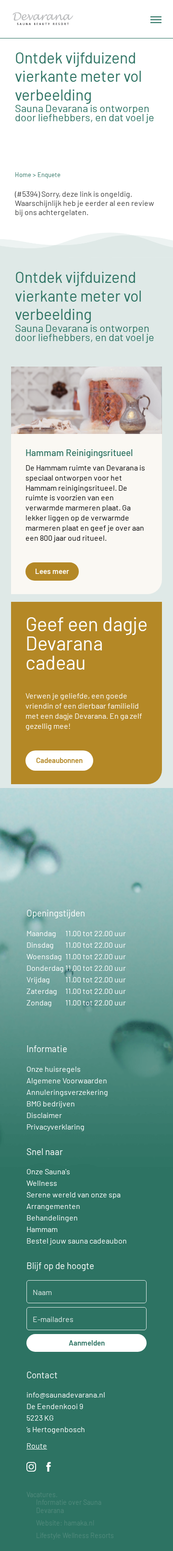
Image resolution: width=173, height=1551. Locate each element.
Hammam (42, 1228)
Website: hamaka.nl (65, 1523)
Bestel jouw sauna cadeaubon (76, 1240)
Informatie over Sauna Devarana (68, 1506)
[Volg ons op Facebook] (48, 1468)
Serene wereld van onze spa (73, 1194)
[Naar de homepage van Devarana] (43, 19)
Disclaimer (44, 1114)
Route (36, 1445)
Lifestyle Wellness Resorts (75, 1535)
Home (23, 174)
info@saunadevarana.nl (65, 1394)
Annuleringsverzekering (67, 1091)
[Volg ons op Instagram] (31, 1468)
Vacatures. (42, 1495)
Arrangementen (53, 1205)
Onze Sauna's (48, 1171)
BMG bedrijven (50, 1103)
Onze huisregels (53, 1068)
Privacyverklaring (55, 1126)
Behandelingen (52, 1217)
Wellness (41, 1182)
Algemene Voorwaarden (66, 1080)
